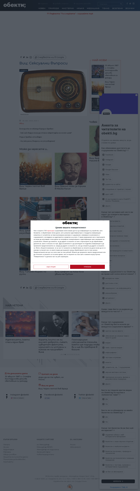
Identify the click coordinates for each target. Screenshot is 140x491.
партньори (50, 230)
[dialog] (70, 245)
